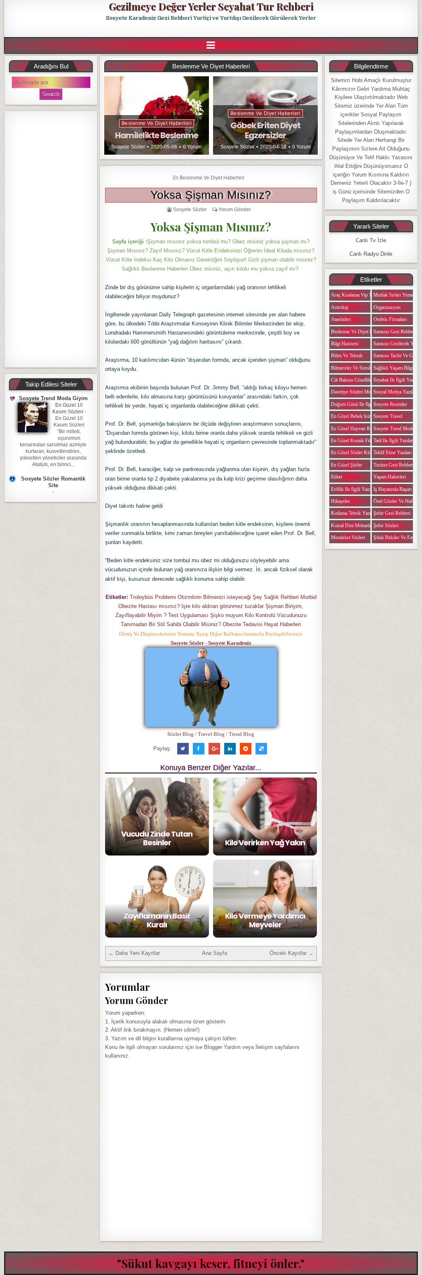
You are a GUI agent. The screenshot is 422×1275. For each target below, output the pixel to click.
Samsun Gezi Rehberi (394, 332)
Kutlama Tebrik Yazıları (354, 513)
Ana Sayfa (214, 953)
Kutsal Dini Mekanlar (352, 525)
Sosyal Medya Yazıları (395, 392)
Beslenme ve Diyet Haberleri (157, 123)
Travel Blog (211, 734)
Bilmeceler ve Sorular (352, 368)
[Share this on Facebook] (198, 748)
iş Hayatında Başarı (392, 489)
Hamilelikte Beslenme (156, 135)
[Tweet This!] (183, 748)
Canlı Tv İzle (371, 240)
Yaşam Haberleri (389, 477)
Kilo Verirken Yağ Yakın (265, 842)
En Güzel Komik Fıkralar (355, 440)
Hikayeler (340, 501)
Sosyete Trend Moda (393, 428)
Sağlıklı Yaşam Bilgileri (396, 368)
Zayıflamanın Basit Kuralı (157, 920)
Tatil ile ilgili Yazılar (393, 440)
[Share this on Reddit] (245, 748)
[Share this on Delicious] (261, 748)
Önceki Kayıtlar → (292, 953)
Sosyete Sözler (128, 146)
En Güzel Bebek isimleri (355, 416)
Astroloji (339, 307)
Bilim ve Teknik (347, 355)
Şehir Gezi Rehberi (391, 513)
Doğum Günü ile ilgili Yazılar (360, 404)
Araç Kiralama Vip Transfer (358, 295)
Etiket (336, 477)
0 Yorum (192, 146)
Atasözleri (341, 319)
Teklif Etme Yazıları (392, 452)
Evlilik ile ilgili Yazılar (353, 489)
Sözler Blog (180, 734)
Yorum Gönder (234, 209)
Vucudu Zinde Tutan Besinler (156, 838)
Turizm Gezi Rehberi (393, 465)
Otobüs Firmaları (390, 319)
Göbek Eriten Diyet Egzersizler (265, 130)
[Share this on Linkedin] (230, 748)
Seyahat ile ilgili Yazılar (396, 380)
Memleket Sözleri (348, 537)
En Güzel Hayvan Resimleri (358, 428)
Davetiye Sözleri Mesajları (356, 392)
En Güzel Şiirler (346, 465)
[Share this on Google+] (214, 748)
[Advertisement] (51, 239)
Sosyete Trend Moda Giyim (53, 398)
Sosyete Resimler (390, 404)
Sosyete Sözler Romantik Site (53, 482)
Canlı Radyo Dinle (370, 254)
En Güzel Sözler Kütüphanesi (360, 452)
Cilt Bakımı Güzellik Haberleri (360, 380)
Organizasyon (387, 307)
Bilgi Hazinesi (345, 343)
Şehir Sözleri (386, 525)
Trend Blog (241, 734)
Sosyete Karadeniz (229, 643)
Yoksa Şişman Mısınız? (210, 195)
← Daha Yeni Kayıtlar (134, 953)
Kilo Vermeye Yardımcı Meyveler (265, 920)
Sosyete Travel (387, 416)
